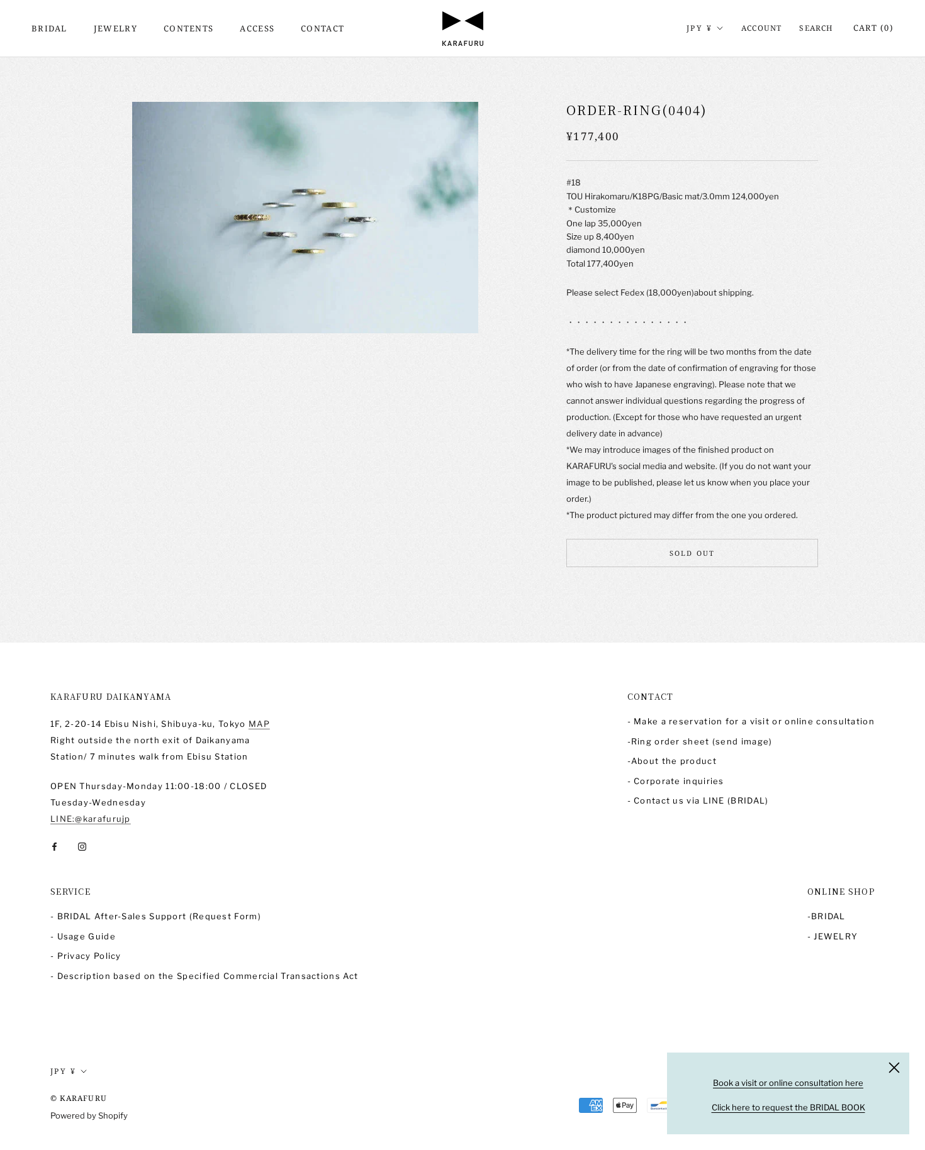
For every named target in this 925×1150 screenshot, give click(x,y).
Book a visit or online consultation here (788, 1083)
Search (816, 28)
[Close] (894, 1067)
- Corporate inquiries (675, 781)
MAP (259, 724)
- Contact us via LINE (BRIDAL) (698, 800)
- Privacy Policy (85, 956)
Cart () (873, 27)
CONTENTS (188, 28)
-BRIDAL (826, 916)
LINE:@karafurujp (90, 819)
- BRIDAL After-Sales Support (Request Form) (155, 916)
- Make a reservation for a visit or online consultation (751, 721)
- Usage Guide (83, 936)
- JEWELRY (832, 936)
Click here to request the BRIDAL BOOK (788, 1107)
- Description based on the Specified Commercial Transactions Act (204, 976)
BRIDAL (49, 28)
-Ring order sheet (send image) (700, 741)
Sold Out (692, 553)
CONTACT (322, 28)
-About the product (672, 761)
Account (761, 28)
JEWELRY (115, 28)
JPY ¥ (699, 28)
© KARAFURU (78, 1098)
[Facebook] (54, 846)
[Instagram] (82, 846)
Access (257, 28)
